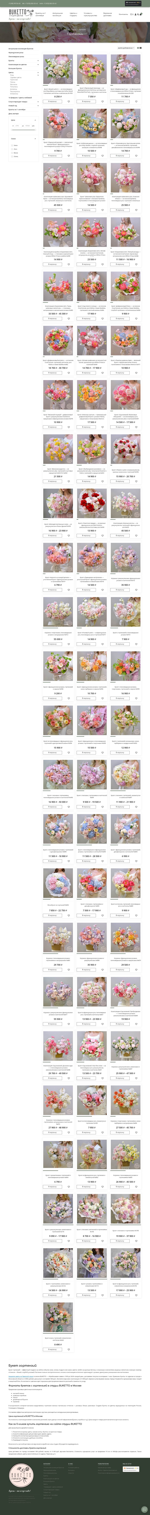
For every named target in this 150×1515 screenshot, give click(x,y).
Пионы (12, 82)
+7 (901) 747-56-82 (15, 3)
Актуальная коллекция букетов (21, 49)
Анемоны (13, 89)
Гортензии (14, 80)
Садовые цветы (15, 77)
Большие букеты (15, 68)
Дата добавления (125, 48)
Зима (15, 145)
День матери (14, 114)
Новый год (13, 106)
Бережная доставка (104, 1468)
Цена (13, 120)
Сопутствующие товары (18, 102)
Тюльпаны (14, 87)
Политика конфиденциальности (108, 1473)
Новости (71, 1473)
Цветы (11, 72)
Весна (16, 153)
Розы (12, 75)
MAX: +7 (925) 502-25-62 (48, 3)
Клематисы (14, 94)
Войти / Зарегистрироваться (107, 1470)
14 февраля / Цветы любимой (20, 98)
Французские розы (16, 53)
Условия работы (73, 1468)
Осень (16, 156)
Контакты (123, 14)
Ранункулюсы (15, 91)
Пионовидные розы (16, 56)
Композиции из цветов (17, 64)
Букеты (11, 61)
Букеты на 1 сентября (17, 110)
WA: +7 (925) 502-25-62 (30, 3)
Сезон (13, 139)
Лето (15, 149)
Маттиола (13, 84)
